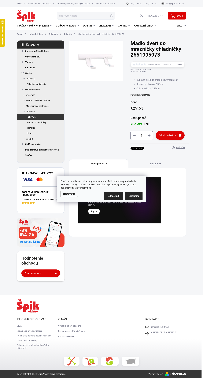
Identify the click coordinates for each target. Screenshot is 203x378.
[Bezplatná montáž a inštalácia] (72, 361)
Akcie (19, 3)
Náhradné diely (32, 89)
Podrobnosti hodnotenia (172, 64)
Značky (28, 155)
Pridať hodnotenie (33, 273)
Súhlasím (134, 195)
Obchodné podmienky (105, 3)
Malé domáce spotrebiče (37, 106)
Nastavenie (69, 193)
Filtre (29, 133)
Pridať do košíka (167, 135)
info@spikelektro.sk (160, 327)
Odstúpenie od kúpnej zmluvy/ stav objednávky (33, 346)
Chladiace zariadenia (36, 84)
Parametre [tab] (156, 163)
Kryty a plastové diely (36, 122)
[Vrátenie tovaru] (110, 361)
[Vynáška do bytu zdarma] (90, 361)
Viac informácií (83, 187)
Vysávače (30, 95)
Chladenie (30, 67)
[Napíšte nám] (130, 361)
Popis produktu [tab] (99, 163)
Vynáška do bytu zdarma (69, 326)
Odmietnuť (113, 195)
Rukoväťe (31, 117)
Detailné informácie (140, 95)
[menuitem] (35, 25)
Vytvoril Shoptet (155, 374)
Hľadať (111, 16)
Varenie (29, 62)
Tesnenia (31, 128)
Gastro (28, 73)
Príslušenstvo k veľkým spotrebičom (42, 150)
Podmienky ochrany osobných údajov (73, 3)
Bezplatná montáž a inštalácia (72, 331)
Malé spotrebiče (33, 144)
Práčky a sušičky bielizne (37, 51)
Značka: (138, 72)
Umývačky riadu (32, 57)
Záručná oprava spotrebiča (38, 3)
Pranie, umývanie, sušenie (38, 100)
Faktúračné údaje (66, 336)
